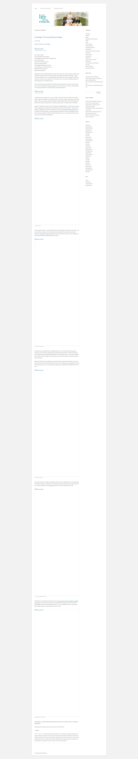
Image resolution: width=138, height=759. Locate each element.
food (77, 735)
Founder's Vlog (89, 44)
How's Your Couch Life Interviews (93, 50)
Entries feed (88, 181)
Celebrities (88, 33)
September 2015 (89, 140)
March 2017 (88, 125)
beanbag (69, 733)
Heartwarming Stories (90, 47)
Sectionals (53, 739)
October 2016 (88, 130)
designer (64, 735)
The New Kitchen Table (45, 8)
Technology (88, 61)
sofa (42, 740)
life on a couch (67, 737)
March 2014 (88, 164)
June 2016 (88, 133)
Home (35, 8)
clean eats (49, 735)
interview (58, 737)
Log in (87, 180)
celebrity (45, 735)
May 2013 (88, 171)
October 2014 (88, 152)
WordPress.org (89, 185)
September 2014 (89, 154)
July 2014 (87, 157)
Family (46, 733)
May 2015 (88, 144)
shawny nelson (37, 740)
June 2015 (88, 142)
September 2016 (89, 132)
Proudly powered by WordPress (40, 753)
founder (36, 737)
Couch (53, 735)
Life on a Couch (52, 86)
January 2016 (88, 137)
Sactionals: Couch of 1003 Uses (92, 76)
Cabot (48, 352)
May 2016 (88, 135)
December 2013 (89, 168)
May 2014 (88, 161)
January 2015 (88, 147)
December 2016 (89, 127)
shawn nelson (75, 739)
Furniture (40, 737)
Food (49, 733)
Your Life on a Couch (90, 68)
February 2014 (89, 166)
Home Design (88, 49)
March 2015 (88, 145)
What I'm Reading (89, 66)
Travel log (88, 64)
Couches (87, 35)
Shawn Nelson (64, 740)
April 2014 (88, 163)
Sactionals (51, 485)
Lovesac (74, 737)
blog (77, 733)
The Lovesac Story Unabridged (92, 63)
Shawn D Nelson (58, 739)
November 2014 (89, 151)
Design (60, 735)
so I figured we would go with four (46, 233)
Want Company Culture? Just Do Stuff (94, 78)
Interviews (88, 52)
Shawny (44, 86)
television (46, 740)
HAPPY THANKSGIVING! (91, 80)
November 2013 (89, 169)
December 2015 (89, 139)
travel (49, 740)
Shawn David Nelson (67, 739)
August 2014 (88, 156)
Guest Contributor (55, 733)
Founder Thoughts (58, 8)
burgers (36, 735)
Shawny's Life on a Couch (91, 59)
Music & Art (88, 57)
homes (47, 737)
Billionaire (73, 733)
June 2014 (88, 159)
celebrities (40, 735)
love (72, 737)
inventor (62, 737)
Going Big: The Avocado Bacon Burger (48, 37)
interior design (52, 737)
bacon (65, 733)
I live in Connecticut (54, 111)
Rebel (39, 739)
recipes (42, 739)
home (44, 737)
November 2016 (89, 128)
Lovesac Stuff (88, 56)
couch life (57, 735)
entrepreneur (70, 735)
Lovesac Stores (89, 54)
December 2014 (89, 149)
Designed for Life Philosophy (92, 38)
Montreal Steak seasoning (69, 109)
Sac (44, 739)
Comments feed (89, 183)
